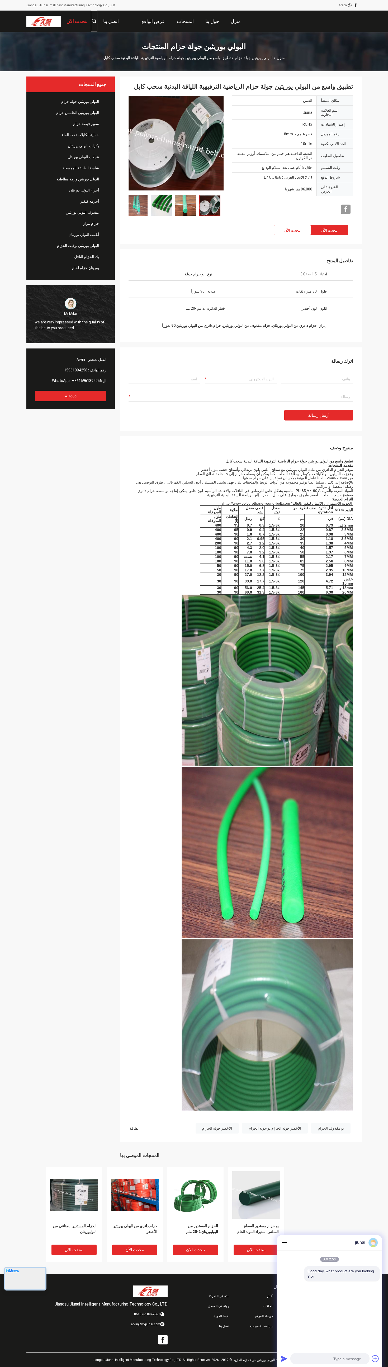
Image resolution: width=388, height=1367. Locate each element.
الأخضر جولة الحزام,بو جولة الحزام (275, 1128)
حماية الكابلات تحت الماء (80, 135)
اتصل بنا (224, 1326)
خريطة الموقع (264, 1316)
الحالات (268, 1306)
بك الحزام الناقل (86, 257)
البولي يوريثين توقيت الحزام (78, 245)
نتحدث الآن (329, 230)
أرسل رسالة (318, 415)
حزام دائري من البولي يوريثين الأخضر (134, 1229)
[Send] (284, 1358)
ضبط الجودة (221, 1316)
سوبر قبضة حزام (86, 124)
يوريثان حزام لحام (85, 268)
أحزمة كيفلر (89, 201)
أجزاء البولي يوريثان (84, 190)
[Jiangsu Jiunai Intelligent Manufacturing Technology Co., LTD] (43, 21)
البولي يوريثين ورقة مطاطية (78, 179)
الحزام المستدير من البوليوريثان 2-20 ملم (202, 1229)
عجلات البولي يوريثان (83, 157)
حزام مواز (91, 223)
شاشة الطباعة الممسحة (81, 168)
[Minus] (284, 1242)
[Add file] (375, 1358)
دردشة (71, 395)
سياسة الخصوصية (261, 1326)
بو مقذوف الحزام (331, 1128)
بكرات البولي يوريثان (83, 146)
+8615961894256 (87, 381)
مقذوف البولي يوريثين (82, 212)
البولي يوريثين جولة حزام (254, 58)
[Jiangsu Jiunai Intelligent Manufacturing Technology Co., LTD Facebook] (355, 5)
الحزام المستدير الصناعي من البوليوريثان (75, 1229)
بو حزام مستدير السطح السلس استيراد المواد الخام (258, 1229)
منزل (281, 58)
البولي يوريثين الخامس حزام (77, 113)
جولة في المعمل (218, 1306)
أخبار (270, 1296)
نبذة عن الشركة (219, 1296)
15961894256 (75, 370)
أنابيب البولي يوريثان (84, 234)
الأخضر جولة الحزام (217, 1128)
